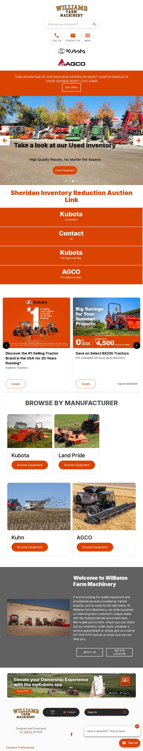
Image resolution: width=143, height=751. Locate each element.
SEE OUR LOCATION (119, 652)
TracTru (27, 731)
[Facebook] (71, 734)
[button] (57, 37)
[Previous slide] (6, 345)
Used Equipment (64, 170)
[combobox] (71, 24)
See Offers (71, 87)
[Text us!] (129, 743)
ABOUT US (89, 652)
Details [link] (15, 384)
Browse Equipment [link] (29, 465)
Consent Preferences (20, 747)
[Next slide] (136, 345)
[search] (95, 24)
